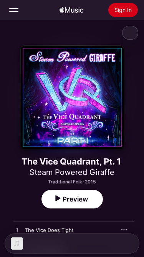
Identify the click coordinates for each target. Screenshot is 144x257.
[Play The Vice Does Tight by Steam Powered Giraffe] (17, 230)
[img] (71, 10)
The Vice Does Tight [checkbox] (49, 230)
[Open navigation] (13, 10)
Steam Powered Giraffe (72, 172)
